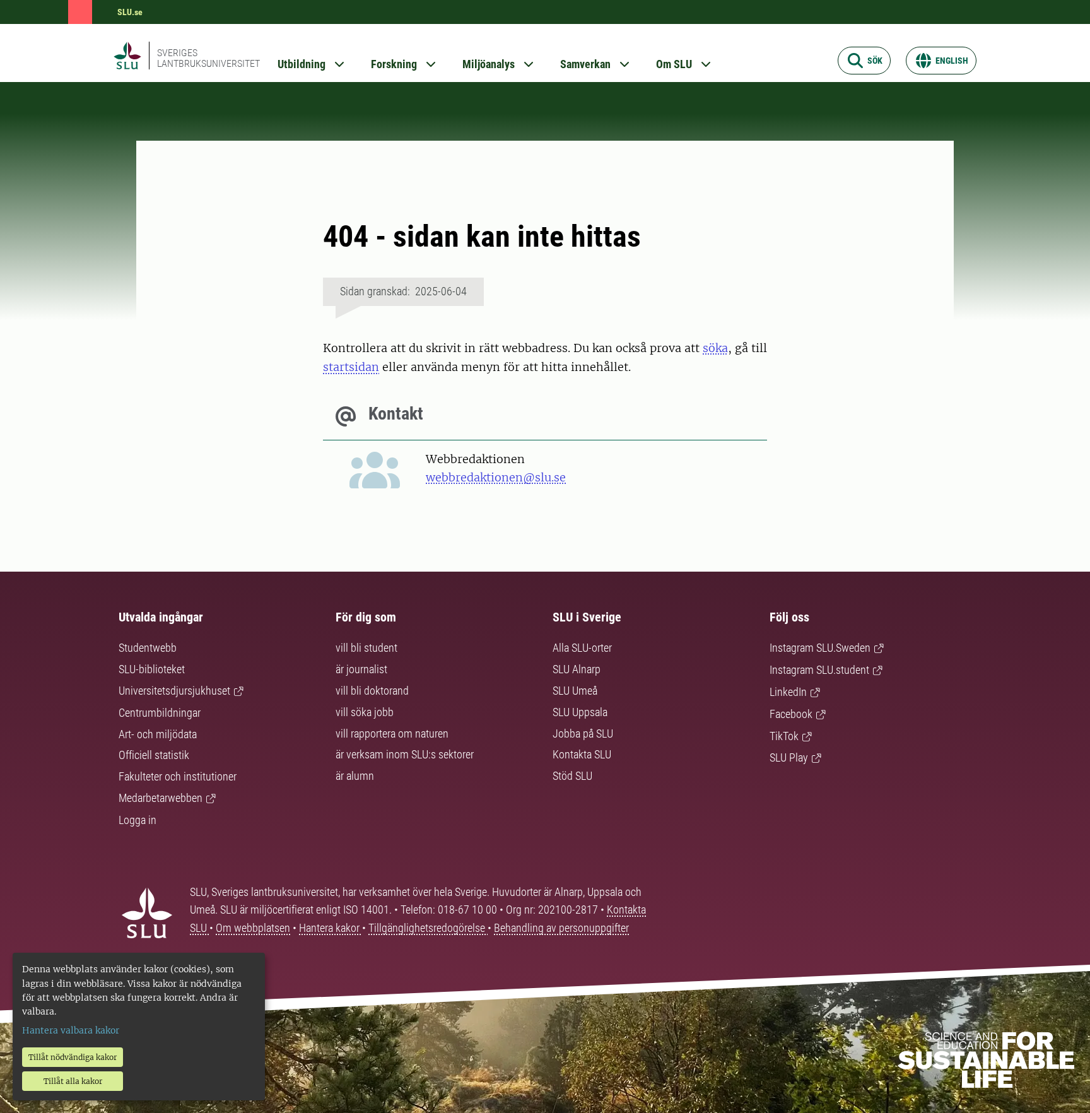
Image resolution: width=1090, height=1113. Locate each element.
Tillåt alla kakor (73, 1081)
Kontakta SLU (582, 754)
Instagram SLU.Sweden (820, 647)
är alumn (355, 775)
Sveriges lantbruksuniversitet (208, 58)
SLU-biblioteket (152, 669)
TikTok (784, 736)
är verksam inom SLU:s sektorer (405, 754)
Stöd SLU (572, 775)
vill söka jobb (365, 712)
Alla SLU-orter (582, 647)
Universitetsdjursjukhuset (174, 690)
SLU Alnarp (577, 669)
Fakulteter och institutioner (178, 776)
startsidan (351, 367)
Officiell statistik (154, 755)
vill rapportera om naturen (392, 733)
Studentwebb (148, 647)
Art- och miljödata (158, 734)
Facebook (791, 714)
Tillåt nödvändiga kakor (72, 1057)
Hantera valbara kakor (70, 1030)
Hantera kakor (330, 927)
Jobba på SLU (583, 733)
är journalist (361, 669)
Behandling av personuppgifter (561, 927)
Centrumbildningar (160, 712)
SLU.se (130, 12)
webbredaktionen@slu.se (496, 477)
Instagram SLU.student (819, 669)
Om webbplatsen (253, 927)
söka (715, 348)
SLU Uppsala (580, 712)
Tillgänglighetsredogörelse (428, 927)
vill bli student (366, 647)
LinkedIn (788, 691)
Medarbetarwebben (160, 797)
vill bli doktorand (372, 690)
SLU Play (789, 757)
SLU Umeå (575, 690)
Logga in (137, 820)
